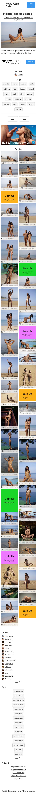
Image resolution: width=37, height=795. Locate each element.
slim (21, 94)
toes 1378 (18, 754)
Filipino (18, 109)
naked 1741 (18, 718)
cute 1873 (18, 714)
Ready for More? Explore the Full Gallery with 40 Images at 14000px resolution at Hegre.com (18, 51)
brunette (6, 84)
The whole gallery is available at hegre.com (18, 18)
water (15, 84)
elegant (6, 104)
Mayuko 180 (9, 645)
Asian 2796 (18, 691)
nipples (23, 84)
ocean (8, 99)
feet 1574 (18, 732)
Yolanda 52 (9, 676)
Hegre (13, 5)
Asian (7, 94)
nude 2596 (18, 696)
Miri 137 (8, 657)
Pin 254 (8, 642)
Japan (22, 104)
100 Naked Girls (18, 772)
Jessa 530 (8, 639)
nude (15, 94)
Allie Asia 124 (10, 660)
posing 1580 (18, 727)
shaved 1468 (18, 745)
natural (31, 89)
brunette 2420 (18, 705)
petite (32, 84)
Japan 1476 (18, 741)
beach (22, 89)
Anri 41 (7, 679)
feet (15, 89)
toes (14, 104)
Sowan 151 (9, 651)
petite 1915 (18, 709)
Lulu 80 (7, 673)
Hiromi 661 (9, 636)
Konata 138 (9, 654)
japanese (17, 99)
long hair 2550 (18, 700)
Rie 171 (8, 648)
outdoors (6, 89)
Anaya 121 (9, 663)
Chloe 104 (9, 670)
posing (29, 94)
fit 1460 (18, 750)
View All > (18, 682)
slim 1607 (18, 723)
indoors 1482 (18, 736)
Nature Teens (18, 779)
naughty (28, 99)
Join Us (31, 4)
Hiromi (20, 74)
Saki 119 (8, 667)
